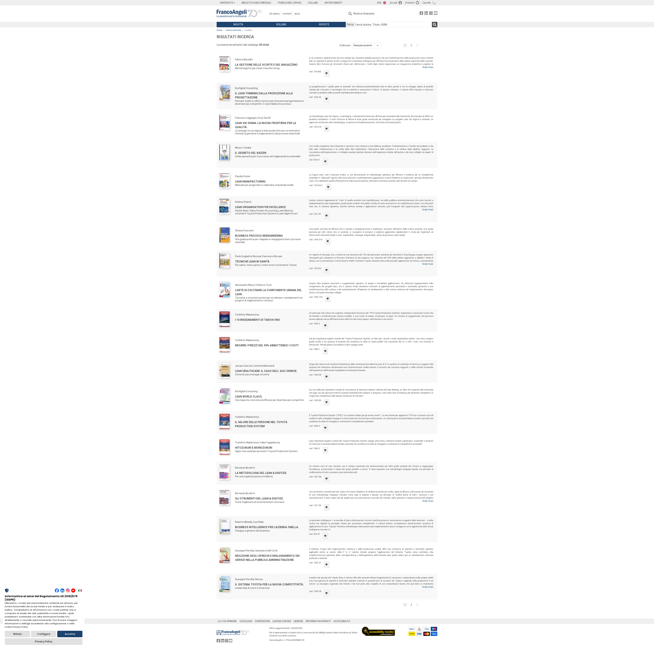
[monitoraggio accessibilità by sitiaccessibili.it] (379, 628)
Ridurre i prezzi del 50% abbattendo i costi (266, 345)
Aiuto (297, 13)
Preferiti (409, 2)
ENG (379, 2)
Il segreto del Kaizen (250, 152)
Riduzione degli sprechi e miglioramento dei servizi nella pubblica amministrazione (267, 558)
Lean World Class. (248, 396)
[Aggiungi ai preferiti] (327, 73)
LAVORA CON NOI (281, 621)
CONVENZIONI (262, 621)
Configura (43, 634)
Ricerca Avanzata (363, 13)
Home (219, 30)
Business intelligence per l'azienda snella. (267, 527)
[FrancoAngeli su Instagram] (431, 13)
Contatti (287, 13)
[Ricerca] (434, 24)
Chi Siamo (274, 13)
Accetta (70, 634)
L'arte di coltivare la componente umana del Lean (268, 292)
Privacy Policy (43, 641)
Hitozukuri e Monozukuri (253, 447)
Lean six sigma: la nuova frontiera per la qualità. (265, 125)
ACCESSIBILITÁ (342, 621)
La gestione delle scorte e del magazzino (266, 64)
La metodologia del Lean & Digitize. (261, 473)
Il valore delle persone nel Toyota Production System (261, 424)
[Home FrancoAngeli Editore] (239, 14)
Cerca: (350, 24)
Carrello (427, 2)
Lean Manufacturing (250, 181)
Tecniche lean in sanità (252, 261)
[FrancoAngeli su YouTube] (435, 13)
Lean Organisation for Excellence (260, 207)
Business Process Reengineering (259, 235)
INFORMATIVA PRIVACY (318, 621)
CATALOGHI (246, 621)
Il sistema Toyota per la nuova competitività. (269, 584)
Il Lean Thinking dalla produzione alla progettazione (264, 95)
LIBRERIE (298, 621)
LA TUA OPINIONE (227, 621)
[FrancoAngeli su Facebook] (421, 13)
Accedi (393, 2)
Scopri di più (427, 67)
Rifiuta (17, 634)
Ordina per (345, 45)
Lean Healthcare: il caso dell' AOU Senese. (266, 371)
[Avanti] (417, 45)
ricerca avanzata (233, 30)
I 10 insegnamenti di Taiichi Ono (257, 319)
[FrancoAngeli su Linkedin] (426, 13)
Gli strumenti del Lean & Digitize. (259, 498)
